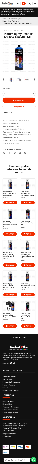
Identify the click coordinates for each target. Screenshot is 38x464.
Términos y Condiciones (11, 407)
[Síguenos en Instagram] (11, 363)
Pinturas (5, 388)
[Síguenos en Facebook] (14, 363)
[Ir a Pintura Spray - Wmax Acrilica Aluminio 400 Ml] (10, 276)
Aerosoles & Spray (15, 19)
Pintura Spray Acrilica (10, 21)
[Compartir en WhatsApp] (14, 153)
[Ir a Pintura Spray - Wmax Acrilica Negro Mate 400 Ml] (10, 306)
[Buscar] (29, 3)
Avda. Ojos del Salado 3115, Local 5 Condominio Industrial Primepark (15, 424)
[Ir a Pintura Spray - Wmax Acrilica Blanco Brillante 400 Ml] (10, 214)
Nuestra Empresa (8, 401)
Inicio (4, 19)
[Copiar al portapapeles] (25, 153)
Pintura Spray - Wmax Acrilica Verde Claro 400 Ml (28, 285)
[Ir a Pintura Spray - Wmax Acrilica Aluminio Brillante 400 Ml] (28, 306)
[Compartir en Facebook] (4, 153)
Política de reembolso (10, 410)
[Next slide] (33, 79)
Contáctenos (7, 436)
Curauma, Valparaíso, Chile (12, 428)
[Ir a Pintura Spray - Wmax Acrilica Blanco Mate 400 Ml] (28, 184)
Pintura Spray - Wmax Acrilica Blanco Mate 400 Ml (27, 193)
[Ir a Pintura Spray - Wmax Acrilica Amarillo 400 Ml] (10, 245)
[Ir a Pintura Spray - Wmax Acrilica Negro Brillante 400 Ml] (28, 245)
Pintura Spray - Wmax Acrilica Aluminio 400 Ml (8, 285)
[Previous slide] (4, 79)
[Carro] (35, 3)
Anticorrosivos (7, 379)
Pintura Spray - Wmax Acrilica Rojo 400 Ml (27, 223)
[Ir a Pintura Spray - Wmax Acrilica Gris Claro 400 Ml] (10, 184)
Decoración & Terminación (12, 382)
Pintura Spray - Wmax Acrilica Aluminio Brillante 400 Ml (27, 316)
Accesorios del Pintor (10, 376)
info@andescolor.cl (9, 434)
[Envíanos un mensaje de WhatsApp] (33, 459)
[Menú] (17, 3)
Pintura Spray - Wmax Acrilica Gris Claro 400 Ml (9, 193)
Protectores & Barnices (11, 390)
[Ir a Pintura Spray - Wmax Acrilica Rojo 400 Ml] (28, 214)
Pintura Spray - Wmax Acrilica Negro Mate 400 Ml (9, 315)
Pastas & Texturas (9, 385)
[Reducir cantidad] (4, 93)
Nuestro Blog (7, 404)
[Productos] (24, 3)
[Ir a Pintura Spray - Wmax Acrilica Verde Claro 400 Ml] (28, 276)
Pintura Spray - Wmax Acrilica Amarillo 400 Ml (8, 254)
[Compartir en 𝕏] (9, 153)
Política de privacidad (10, 413)
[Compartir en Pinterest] (20, 153)
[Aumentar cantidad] (33, 93)
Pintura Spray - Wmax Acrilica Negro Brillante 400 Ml (27, 255)
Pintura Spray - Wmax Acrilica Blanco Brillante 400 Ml (10, 223)
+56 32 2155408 (8, 431)
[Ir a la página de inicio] (7, 4)
